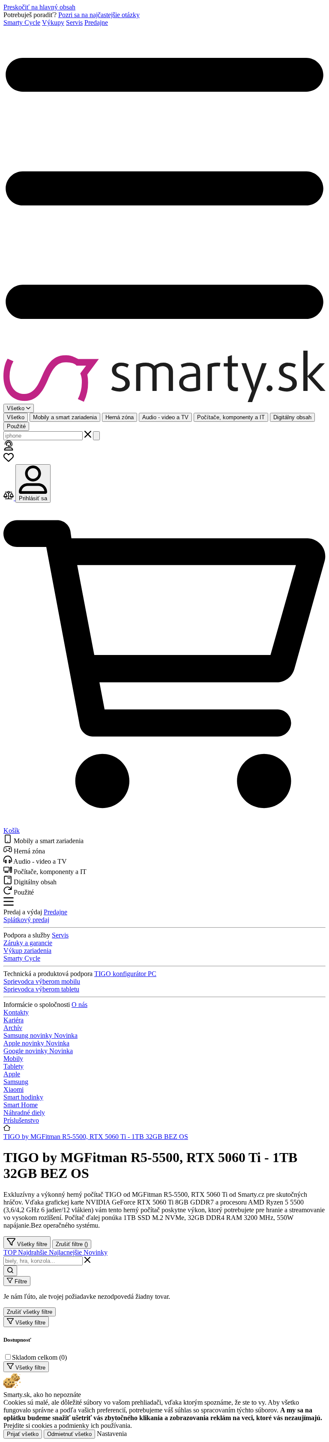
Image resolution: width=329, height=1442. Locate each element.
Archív (12, 1027)
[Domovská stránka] (164, 377)
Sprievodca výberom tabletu (41, 989)
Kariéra (13, 1020)
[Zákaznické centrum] (8, 448)
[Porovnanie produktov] (9, 498)
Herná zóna (119, 417)
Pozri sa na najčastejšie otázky (99, 14)
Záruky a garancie (27, 942)
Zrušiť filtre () (72, 1244)
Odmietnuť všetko (69, 1434)
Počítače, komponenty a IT (231, 417)
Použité (16, 426)
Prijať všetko (23, 1434)
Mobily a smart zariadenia (65, 417)
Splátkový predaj (26, 919)
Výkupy (53, 22)
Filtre (20, 1281)
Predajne (96, 22)
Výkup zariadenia (27, 950)
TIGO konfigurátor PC (125, 973)
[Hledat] (96, 435)
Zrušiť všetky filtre (29, 1312)
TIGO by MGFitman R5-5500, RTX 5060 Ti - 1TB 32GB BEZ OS (95, 1136)
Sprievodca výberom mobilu (41, 981)
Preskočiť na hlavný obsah (39, 7)
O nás (79, 1004)
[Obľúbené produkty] (8, 460)
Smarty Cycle (21, 22)
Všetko (15, 417)
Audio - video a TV (165, 417)
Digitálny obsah (292, 417)
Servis (74, 22)
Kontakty (16, 1012)
